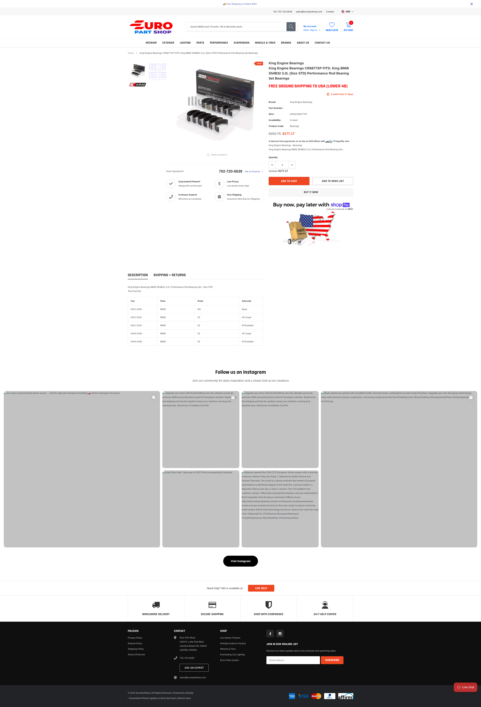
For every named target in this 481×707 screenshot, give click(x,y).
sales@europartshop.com (309, 12)
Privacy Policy (135, 638)
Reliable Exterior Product (233, 643)
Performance (219, 43)
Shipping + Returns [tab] (170, 275)
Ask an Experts (252, 171)
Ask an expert (194, 668)
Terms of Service (136, 654)
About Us (303, 43)
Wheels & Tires (265, 43)
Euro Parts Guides (229, 660)
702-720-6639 (230, 171)
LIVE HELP (261, 588)
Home (131, 53)
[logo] (151, 27)
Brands (286, 43)
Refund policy (135, 643)
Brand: (272, 102)
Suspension (241, 43)
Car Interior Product (230, 638)
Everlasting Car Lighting (232, 654)
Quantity (273, 157)
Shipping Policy (136, 649)
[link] (138, 70)
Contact (330, 12)
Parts (200, 43)
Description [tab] (138, 275)
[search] (291, 26)
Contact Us (322, 43)
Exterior (168, 43)
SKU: (271, 114)
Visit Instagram (240, 561)
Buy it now (311, 192)
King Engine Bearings (301, 102)
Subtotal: (273, 171)
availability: (275, 120)
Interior (151, 43)
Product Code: (276, 126)
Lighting (185, 43)
